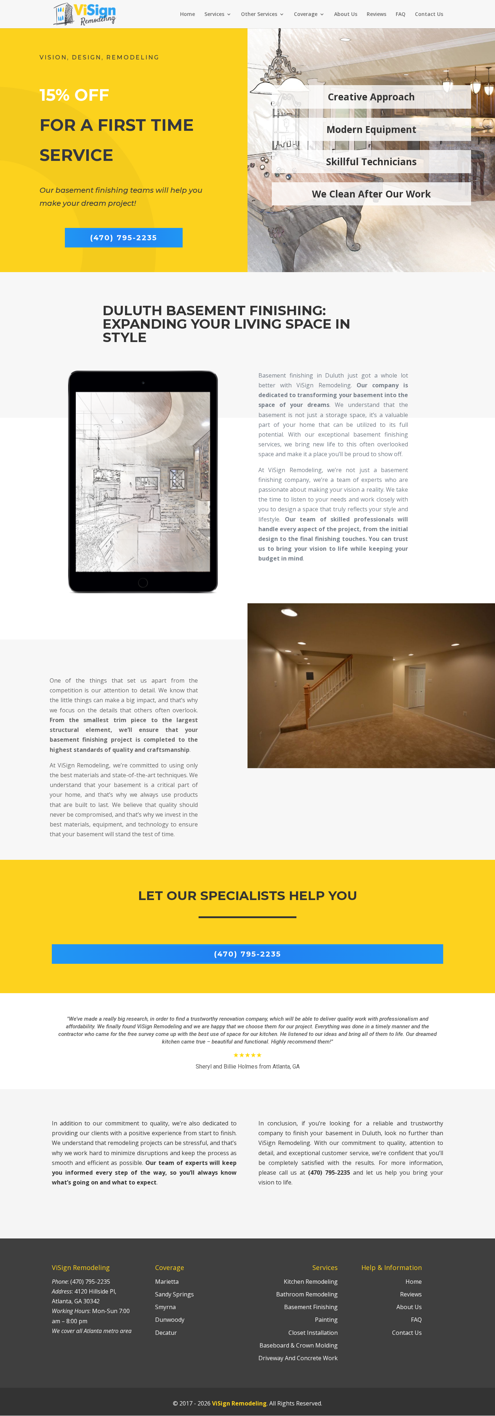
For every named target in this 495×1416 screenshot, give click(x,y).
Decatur (166, 1333)
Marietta (167, 1282)
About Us (345, 14)
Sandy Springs (174, 1294)
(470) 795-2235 (123, 237)
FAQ (400, 14)
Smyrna (165, 1307)
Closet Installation (313, 1333)
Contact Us (429, 14)
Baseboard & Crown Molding (298, 1345)
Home (187, 14)
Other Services (259, 14)
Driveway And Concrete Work (298, 1358)
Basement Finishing (311, 1307)
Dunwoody (169, 1320)
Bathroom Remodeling (307, 1294)
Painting (326, 1320)
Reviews (376, 14)
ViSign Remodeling (239, 1403)
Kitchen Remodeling (311, 1282)
